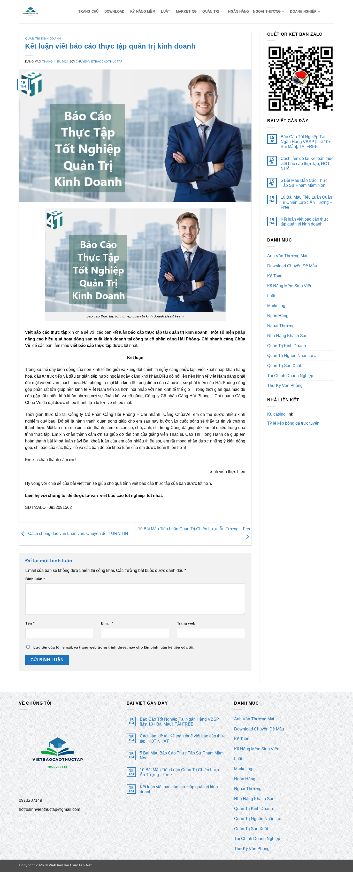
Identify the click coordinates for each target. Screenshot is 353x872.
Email (107, 623)
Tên (29, 623)
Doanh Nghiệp (303, 11)
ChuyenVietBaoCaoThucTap (99, 61)
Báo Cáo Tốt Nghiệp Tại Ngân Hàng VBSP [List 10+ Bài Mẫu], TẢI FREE (306, 142)
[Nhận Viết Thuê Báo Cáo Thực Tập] (45, 11)
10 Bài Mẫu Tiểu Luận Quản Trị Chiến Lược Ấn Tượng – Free (306, 202)
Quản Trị (210, 11)
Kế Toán (274, 276)
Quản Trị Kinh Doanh (43, 38)
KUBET (26, 830)
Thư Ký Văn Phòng (285, 385)
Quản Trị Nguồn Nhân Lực (291, 355)
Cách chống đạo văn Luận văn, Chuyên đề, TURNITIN (77, 533)
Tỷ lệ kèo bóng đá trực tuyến (293, 423)
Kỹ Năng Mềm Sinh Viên (289, 286)
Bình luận (35, 579)
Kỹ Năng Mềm (142, 11)
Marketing (186, 11)
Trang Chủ (88, 11)
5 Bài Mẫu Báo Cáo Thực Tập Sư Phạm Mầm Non (304, 183)
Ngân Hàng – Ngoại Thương (254, 11)
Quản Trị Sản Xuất (284, 365)
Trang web (186, 623)
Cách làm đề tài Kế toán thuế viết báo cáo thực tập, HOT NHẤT (307, 163)
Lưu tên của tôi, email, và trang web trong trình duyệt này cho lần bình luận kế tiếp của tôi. (113, 647)
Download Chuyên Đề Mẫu (292, 266)
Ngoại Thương (281, 326)
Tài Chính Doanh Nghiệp (290, 375)
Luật (165, 11)
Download (114, 11)
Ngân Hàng (277, 316)
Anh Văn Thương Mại (287, 256)
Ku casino (276, 414)
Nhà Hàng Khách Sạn (287, 335)
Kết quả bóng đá (34, 818)
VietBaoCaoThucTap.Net (70, 865)
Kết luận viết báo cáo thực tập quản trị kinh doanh (304, 221)
